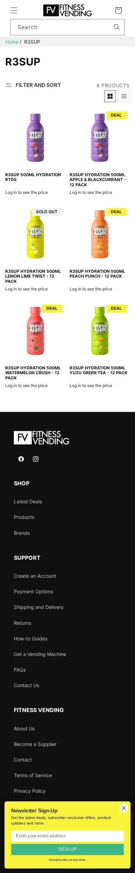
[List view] (124, 96)
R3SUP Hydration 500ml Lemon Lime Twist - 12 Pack (33, 276)
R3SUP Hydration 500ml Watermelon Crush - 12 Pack (33, 373)
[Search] (116, 27)
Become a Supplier (35, 744)
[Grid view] (110, 96)
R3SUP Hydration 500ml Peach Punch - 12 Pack (97, 274)
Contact (23, 760)
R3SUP (32, 42)
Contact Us (26, 685)
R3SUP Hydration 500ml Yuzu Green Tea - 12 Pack (98, 370)
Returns (22, 623)
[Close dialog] (123, 807)
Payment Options (33, 591)
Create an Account (35, 576)
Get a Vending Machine (40, 654)
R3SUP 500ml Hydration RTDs (33, 177)
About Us (24, 728)
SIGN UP (67, 849)
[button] (13, 10)
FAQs (20, 670)
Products (24, 517)
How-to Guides (30, 638)
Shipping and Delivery (39, 607)
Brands (22, 533)
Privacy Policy (30, 791)
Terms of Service (33, 775)
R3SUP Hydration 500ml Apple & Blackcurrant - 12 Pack (98, 179)
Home (11, 42)
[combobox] (67, 27)
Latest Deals (28, 501)
